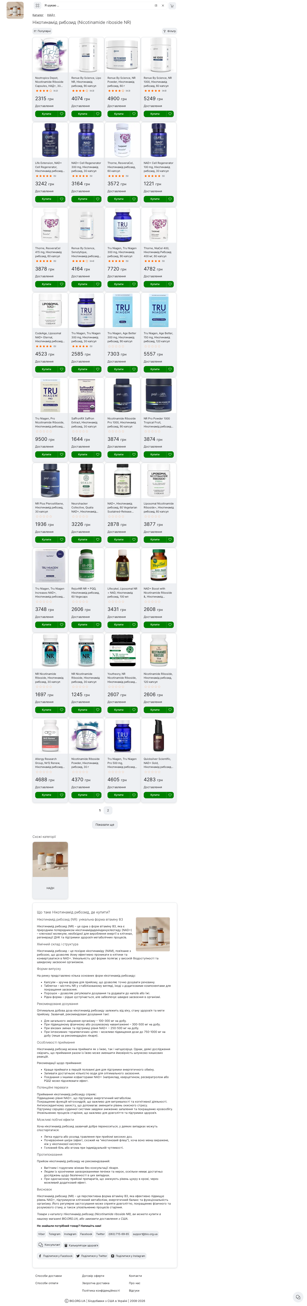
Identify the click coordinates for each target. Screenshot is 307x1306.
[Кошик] (172, 6)
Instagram (70, 1234)
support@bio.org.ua (145, 1234)
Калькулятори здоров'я (83, 1245)
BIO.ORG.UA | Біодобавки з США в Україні (98, 1301)
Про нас (134, 1283)
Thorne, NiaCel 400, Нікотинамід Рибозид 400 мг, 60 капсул (157, 252)
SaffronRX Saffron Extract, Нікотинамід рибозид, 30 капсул (84, 422)
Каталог (38, 15)
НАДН (50, 888)
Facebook (86, 1234)
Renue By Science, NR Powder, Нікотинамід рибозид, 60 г (121, 82)
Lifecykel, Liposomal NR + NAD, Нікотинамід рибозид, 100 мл (122, 592)
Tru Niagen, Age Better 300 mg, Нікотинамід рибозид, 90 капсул (121, 337)
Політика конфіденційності (101, 1290)
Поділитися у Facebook (57, 1256)
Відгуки (134, 1290)
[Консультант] (298, 1297)
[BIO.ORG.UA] (38, 5)
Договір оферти (93, 1276)
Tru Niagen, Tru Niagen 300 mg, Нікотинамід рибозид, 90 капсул (122, 252)
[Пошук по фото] (156, 5)
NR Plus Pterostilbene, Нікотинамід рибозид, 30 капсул (49, 507)
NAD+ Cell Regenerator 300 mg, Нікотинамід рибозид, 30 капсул (86, 167)
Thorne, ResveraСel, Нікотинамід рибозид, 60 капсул (121, 167)
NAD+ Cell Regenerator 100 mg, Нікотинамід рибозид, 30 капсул (158, 167)
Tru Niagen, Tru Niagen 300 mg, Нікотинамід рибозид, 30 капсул (86, 337)
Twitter (100, 1234)
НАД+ (51, 15)
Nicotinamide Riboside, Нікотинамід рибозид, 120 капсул (158, 678)
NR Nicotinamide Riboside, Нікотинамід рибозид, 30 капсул (49, 678)
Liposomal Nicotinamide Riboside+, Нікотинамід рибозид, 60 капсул (159, 507)
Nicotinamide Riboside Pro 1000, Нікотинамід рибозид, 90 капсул (121, 422)
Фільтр (171, 31)
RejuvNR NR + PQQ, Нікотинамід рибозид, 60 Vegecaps (85, 592)
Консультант (52, 1244)
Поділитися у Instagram (130, 1256)
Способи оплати (46, 1283)
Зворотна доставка (95, 1283)
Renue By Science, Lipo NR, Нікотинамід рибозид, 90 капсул (86, 82)
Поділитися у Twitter (94, 1256)
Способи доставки (48, 1276)
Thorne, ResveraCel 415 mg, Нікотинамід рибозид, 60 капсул (48, 252)
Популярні (44, 31)
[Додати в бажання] (61, 114)
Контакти (135, 1276)
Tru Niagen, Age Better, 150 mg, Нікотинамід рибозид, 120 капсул (158, 337)
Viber (41, 1234)
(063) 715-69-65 (119, 1234)
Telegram (54, 1234)
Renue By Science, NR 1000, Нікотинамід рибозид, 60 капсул (158, 82)
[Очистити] (163, 5)
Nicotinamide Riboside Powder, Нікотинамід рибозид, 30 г (85, 763)
